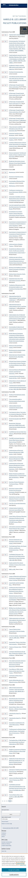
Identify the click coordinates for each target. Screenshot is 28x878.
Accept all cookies (14, 870)
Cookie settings (20, 863)
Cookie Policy (22, 865)
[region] (14, 865)
